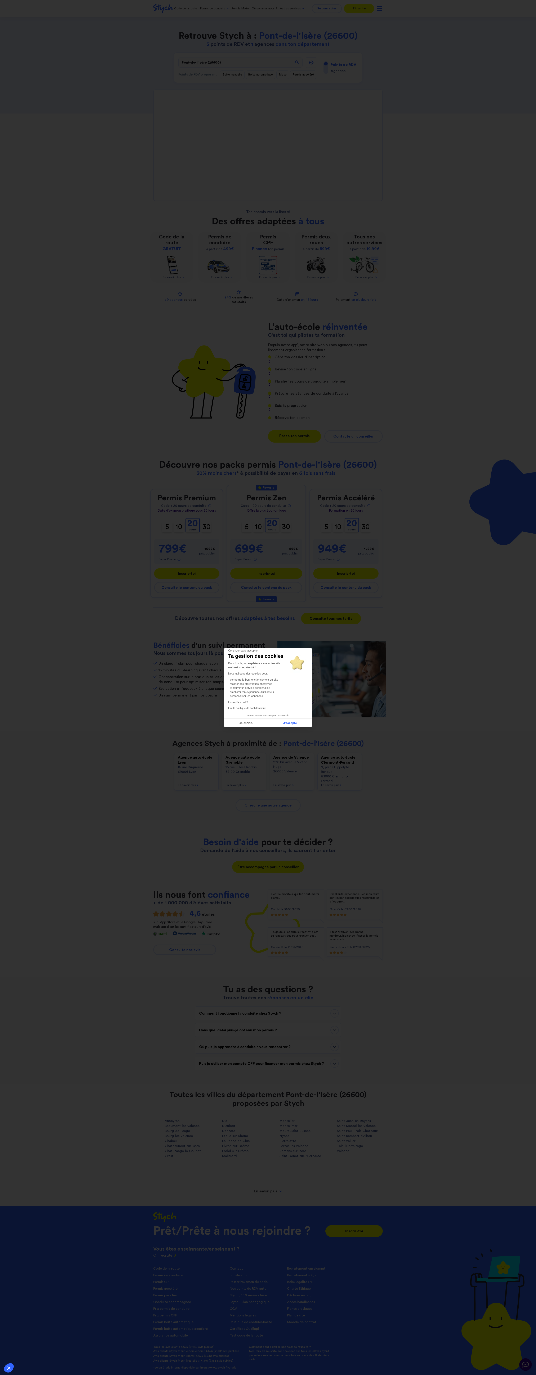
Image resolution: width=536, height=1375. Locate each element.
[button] (9, 1368)
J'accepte (290, 723)
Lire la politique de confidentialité (247, 708)
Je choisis (246, 723)
